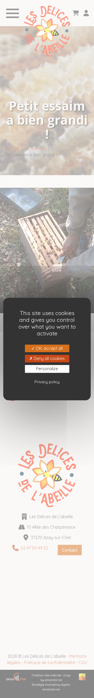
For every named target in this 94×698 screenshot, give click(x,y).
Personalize (47, 368)
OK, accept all (49, 348)
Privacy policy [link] (47, 381)
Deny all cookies (49, 358)
